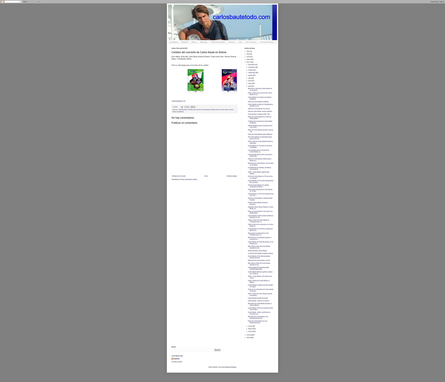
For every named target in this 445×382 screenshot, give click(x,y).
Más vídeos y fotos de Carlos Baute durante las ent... (259, 247)
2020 (248, 54)
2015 (248, 337)
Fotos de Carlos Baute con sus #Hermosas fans (257, 321)
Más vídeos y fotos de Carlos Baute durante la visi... (259, 264)
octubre (250, 70)
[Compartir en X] (190, 107)
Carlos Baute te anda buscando (258, 298)
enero (250, 331)
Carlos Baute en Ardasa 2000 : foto (259, 114)
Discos (194, 42)
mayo (250, 83)
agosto (250, 75)
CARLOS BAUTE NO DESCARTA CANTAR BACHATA (258, 268)
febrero (250, 329)
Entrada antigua (232, 176)
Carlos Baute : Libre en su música (258, 301)
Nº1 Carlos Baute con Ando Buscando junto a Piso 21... (260, 137)
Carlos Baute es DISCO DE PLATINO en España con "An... (260, 216)
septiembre (252, 72)
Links (240, 42)
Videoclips (203, 42)
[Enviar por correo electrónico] (185, 107)
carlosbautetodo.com (179, 101)
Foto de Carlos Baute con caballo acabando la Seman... (258, 186)
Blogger (233, 367)
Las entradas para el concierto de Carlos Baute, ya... (258, 151)
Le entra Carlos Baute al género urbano (260, 253)
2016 (248, 335)
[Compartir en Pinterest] (194, 107)
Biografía (184, 42)
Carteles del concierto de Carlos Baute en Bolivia (201, 109)
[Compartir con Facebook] (192, 107)
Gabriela (176, 359)
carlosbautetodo (182, 109)
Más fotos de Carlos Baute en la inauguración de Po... (258, 317)
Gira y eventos (251, 42)
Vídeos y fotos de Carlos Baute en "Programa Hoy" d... (258, 220)
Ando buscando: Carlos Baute (257, 251)
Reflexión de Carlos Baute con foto (259, 260)
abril (249, 86)
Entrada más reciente (179, 176)
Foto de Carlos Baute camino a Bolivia (260, 111)
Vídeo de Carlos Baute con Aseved (259, 109)
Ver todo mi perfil (177, 362)
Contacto (231, 42)
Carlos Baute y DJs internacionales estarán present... (259, 257)
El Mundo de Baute (218, 42)
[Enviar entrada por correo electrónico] (181, 106)
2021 (248, 51)
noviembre (251, 67)
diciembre (251, 64)
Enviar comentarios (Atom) (188, 179)
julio (249, 78)
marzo (250, 326)
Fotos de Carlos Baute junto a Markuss (260, 134)
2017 (248, 62)
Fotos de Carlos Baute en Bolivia (258, 101)
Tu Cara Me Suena (267, 42)
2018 (248, 59)
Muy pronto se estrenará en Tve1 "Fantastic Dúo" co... (258, 234)
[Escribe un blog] (188, 107)
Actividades (174, 42)
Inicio (206, 176)
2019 (248, 57)
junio (250, 81)
